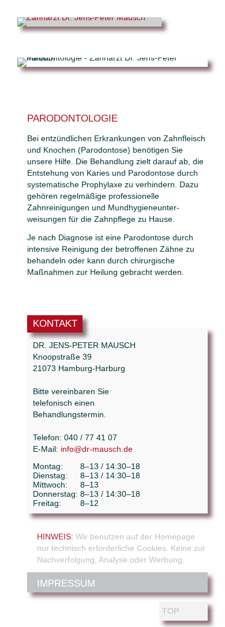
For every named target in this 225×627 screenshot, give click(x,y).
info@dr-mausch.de (97, 449)
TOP (170, 610)
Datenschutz (72, 606)
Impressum (66, 583)
